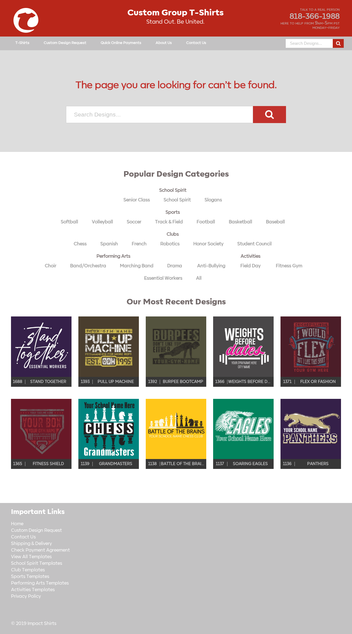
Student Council (254, 244)
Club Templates (28, 570)
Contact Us (196, 43)
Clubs (173, 234)
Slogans (213, 200)
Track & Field (169, 222)
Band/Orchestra (88, 266)
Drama (174, 266)
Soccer (134, 222)
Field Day (250, 266)
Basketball (240, 222)
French (139, 244)
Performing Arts (113, 256)
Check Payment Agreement (40, 550)
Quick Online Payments (121, 43)
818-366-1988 (315, 16)
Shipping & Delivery (31, 543)
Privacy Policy (26, 596)
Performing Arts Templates (40, 583)
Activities (250, 256)
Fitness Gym (289, 266)
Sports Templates (30, 576)
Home (17, 524)
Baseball (275, 222)
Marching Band (136, 266)
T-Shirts (22, 43)
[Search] (338, 43)
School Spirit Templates (36, 563)
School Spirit (172, 190)
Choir (50, 266)
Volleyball (102, 222)
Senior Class (136, 200)
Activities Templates (33, 590)
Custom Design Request (65, 43)
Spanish (109, 244)
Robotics (170, 244)
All (199, 278)
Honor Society (208, 244)
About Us (164, 43)
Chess (80, 244)
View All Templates (31, 557)
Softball (69, 222)
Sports (173, 212)
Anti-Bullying (211, 266)
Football (206, 222)
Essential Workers (163, 278)
